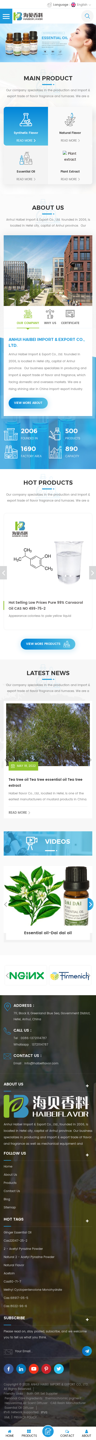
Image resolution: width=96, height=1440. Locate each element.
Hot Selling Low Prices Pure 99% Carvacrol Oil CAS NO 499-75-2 (46, 605)
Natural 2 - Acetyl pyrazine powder (29, 1257)
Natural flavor (14, 1265)
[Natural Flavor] (70, 119)
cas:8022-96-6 (15, 1306)
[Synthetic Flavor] (25, 119)
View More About (28, 403)
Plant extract (70, 171)
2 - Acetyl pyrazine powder (23, 1249)
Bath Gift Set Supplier (42, 1393)
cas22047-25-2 (15, 1240)
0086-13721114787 (34, 1038)
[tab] (28, 317)
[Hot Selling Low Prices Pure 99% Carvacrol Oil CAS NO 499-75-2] (48, 557)
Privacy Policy (25, 1417)
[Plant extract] (70, 158)
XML (7, 1417)
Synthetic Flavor (26, 133)
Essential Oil (26, 171)
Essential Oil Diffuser (19, 1408)
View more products (43, 644)
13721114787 (40, 1044)
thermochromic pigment (63, 1398)
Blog (7, 1199)
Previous (3, 572)
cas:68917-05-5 (16, 1298)
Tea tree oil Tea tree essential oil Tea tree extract (45, 782)
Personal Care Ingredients (23, 1398)
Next (92, 572)
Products (10, 1183)
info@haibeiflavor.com (41, 1063)
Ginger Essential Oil (18, 1232)
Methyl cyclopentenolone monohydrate (33, 1290)
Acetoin (9, 1273)
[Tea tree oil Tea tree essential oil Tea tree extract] (48, 734)
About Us (10, 1174)
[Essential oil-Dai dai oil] (48, 904)
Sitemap (10, 1207)
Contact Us (12, 1191)
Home (8, 1166)
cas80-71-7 (12, 1281)
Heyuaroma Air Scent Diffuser (26, 1403)
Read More (24, 140)
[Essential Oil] (25, 158)
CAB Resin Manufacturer (68, 1403)
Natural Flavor (70, 133)
